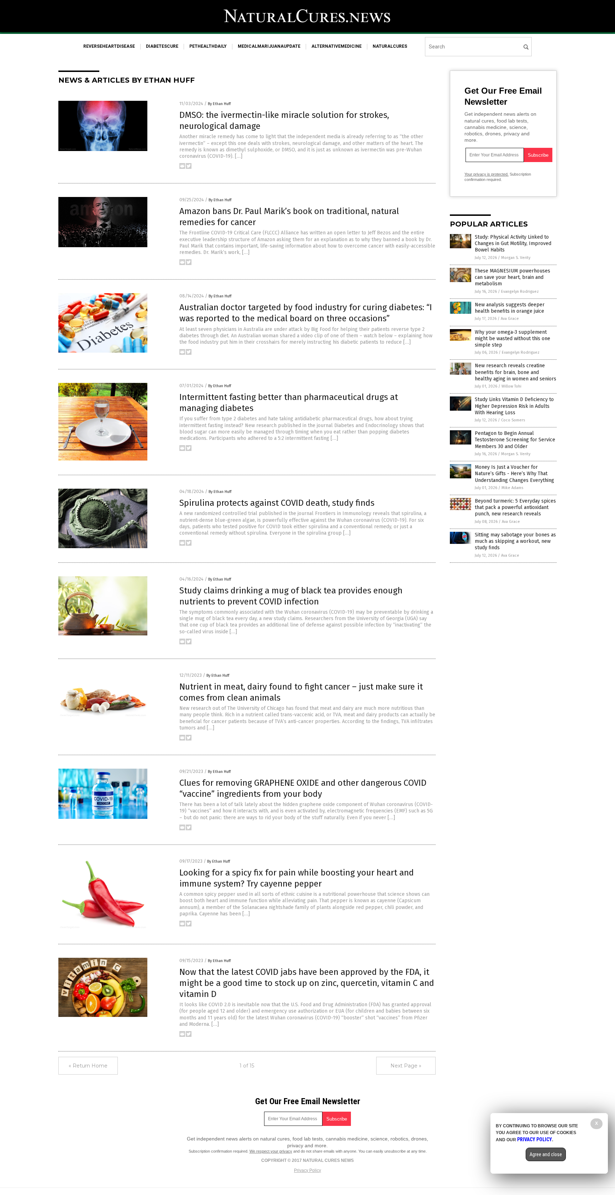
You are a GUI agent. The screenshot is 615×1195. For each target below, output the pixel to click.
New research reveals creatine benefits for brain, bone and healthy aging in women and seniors (515, 372)
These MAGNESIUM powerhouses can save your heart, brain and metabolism (512, 277)
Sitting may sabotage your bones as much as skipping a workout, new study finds (515, 541)
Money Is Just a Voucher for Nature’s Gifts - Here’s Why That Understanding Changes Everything (514, 473)
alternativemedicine (336, 46)
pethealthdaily (208, 46)
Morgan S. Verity (515, 257)
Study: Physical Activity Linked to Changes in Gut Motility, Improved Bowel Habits (513, 243)
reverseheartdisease (109, 46)
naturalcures (390, 46)
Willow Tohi (511, 386)
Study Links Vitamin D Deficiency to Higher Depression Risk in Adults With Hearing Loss (514, 405)
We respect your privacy (270, 1151)
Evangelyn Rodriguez (520, 291)
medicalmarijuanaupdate (269, 46)
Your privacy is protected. (486, 174)
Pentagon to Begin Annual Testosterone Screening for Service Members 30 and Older (515, 439)
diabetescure (162, 46)
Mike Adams (512, 487)
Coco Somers (513, 420)
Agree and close (546, 1154)
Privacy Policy (307, 1170)
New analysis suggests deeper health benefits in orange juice (510, 308)
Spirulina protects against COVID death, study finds (276, 503)
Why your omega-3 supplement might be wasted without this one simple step (512, 338)
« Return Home (88, 1065)
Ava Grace (510, 318)
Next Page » (405, 1065)
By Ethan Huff (219, 104)
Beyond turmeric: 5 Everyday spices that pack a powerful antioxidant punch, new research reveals (515, 507)
